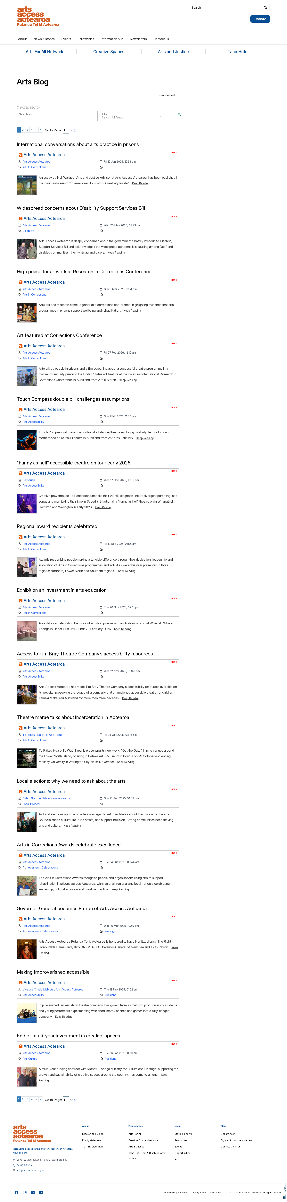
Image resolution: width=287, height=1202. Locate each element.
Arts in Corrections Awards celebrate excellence (69, 845)
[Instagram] (25, 1193)
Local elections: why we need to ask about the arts (71, 781)
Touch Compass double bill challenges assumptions (73, 399)
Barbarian (29, 480)
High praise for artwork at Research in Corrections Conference (84, 271)
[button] (285, 1196)
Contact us (161, 39)
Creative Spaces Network (143, 1140)
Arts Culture (30, 1058)
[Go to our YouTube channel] (41, 1193)
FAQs (178, 1159)
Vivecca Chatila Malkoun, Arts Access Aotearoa (53, 989)
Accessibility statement (176, 1192)
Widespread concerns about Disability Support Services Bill (81, 208)
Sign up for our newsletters (236, 1140)
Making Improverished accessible (53, 972)
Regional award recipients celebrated (57, 526)
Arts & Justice (136, 1146)
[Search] (179, 114)
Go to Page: (53, 130)
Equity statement (92, 1140)
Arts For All (134, 1133)
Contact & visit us (231, 1146)
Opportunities (183, 1153)
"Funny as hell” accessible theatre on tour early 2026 (73, 463)
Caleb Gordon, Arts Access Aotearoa (46, 798)
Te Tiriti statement (92, 1146)
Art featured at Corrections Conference (59, 335)
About (22, 39)
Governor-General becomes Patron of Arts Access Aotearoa (82, 908)
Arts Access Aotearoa (36, 161)
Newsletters (138, 39)
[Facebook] (16, 1193)
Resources (181, 1140)
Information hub (112, 39)
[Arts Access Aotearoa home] (32, 1133)
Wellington (111, 931)
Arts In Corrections (34, 167)
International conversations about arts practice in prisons (78, 144)
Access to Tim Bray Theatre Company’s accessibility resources (85, 654)
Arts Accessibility (33, 421)
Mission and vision (92, 1133)
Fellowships (86, 39)
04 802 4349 (24, 1165)
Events (66, 39)
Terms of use (215, 1192)
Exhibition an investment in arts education (62, 590)
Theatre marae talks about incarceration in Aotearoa (73, 717)
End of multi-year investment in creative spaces (68, 1036)
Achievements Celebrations (40, 867)
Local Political (31, 804)
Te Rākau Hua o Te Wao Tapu (42, 734)
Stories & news (183, 1133)
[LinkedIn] (33, 1193)
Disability (28, 230)
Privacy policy (198, 1192)
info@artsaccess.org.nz (30, 1170)
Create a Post (166, 95)
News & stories (44, 39)
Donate (260, 19)
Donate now (228, 1133)
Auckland (111, 995)
